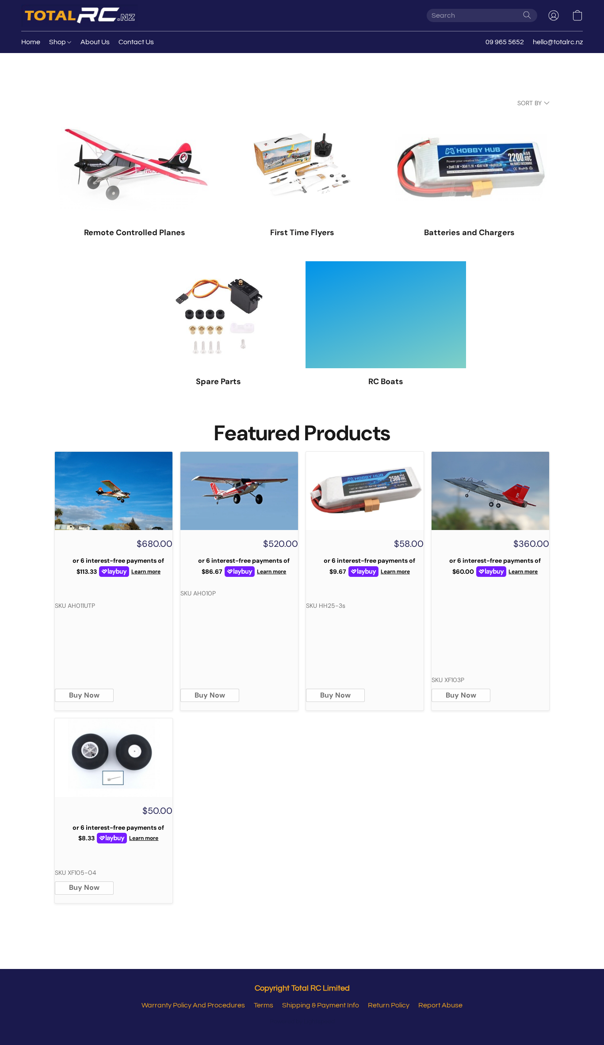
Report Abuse (440, 1005)
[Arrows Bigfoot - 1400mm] (239, 491)
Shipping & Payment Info (320, 1005)
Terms (263, 1005)
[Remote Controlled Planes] (134, 165)
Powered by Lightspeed (302, 1021)
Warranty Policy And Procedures (193, 1005)
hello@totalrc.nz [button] (558, 42)
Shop (58, 42)
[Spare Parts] (218, 314)
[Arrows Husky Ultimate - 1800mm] (113, 491)
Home (30, 42)
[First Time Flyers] (302, 165)
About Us (95, 42)
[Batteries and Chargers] (469, 165)
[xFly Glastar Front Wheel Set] (113, 757)
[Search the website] (527, 15)
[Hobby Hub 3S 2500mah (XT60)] (365, 491)
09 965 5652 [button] (504, 42)
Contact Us (136, 42)
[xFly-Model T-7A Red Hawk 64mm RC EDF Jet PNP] (490, 491)
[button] (79, 15)
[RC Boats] (386, 314)
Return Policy (388, 1005)
